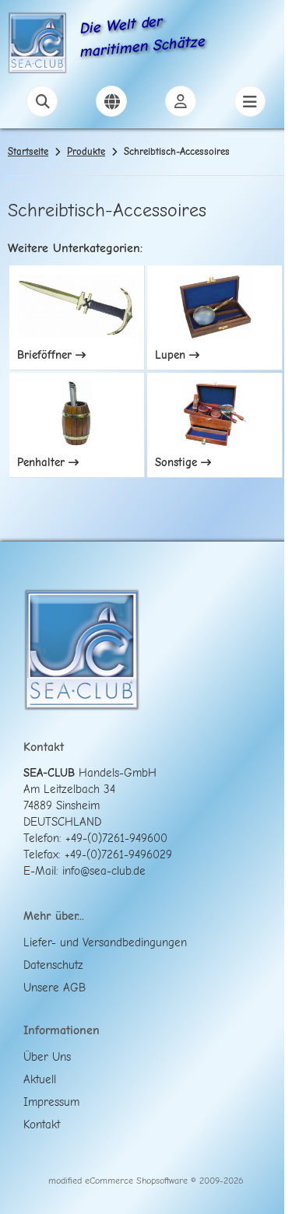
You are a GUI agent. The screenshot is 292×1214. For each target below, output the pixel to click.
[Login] (180, 101)
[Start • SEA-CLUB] (37, 45)
